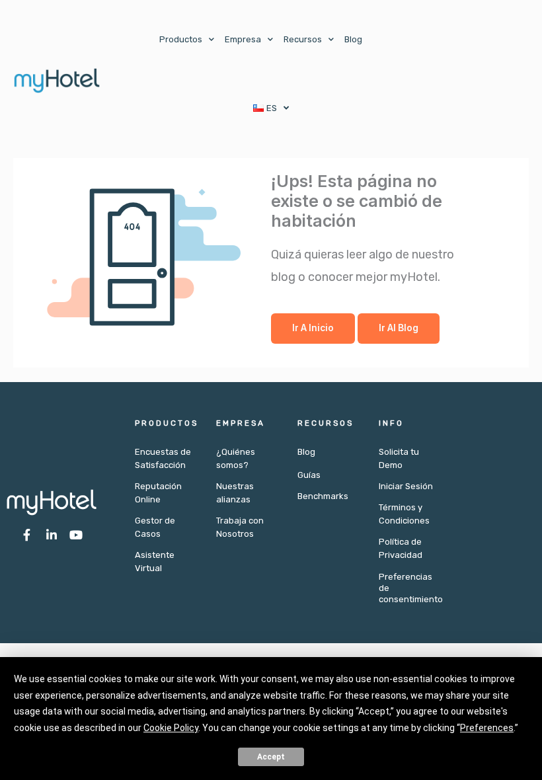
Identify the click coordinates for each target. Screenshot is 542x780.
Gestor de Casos (155, 527)
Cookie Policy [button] (170, 727)
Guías (309, 475)
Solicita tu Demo (399, 458)
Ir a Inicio (313, 328)
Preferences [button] (487, 727)
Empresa (243, 39)
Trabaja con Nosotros (240, 527)
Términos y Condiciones (404, 514)
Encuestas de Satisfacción (163, 458)
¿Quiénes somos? (235, 458)
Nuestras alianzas (235, 492)
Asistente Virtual (154, 561)
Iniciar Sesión (406, 486)
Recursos (303, 39)
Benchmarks (322, 496)
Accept (271, 756)
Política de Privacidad (400, 548)
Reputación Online (158, 492)
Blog (353, 39)
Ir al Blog (398, 328)
